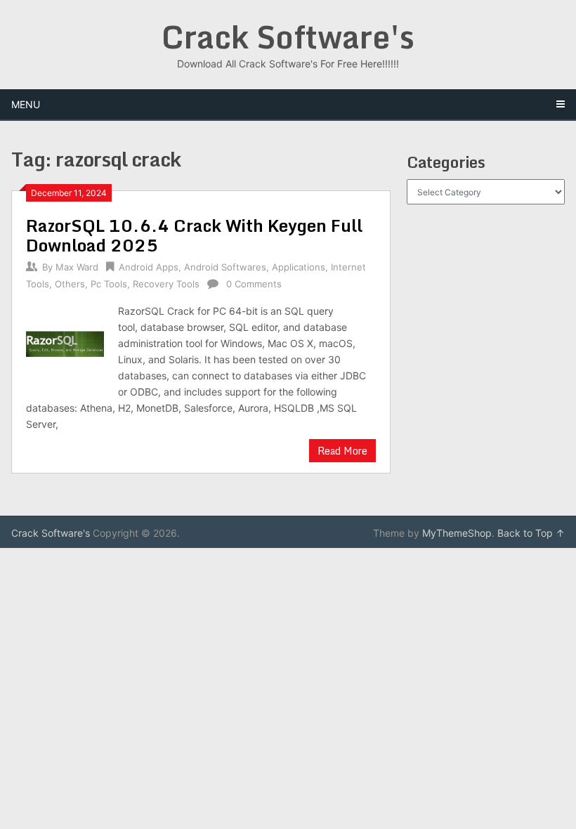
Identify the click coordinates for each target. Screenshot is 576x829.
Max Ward (76, 267)
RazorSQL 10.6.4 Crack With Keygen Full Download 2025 (194, 235)
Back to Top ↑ (531, 533)
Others (70, 283)
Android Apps (148, 267)
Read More (342, 451)
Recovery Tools (166, 283)
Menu (25, 104)
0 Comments (254, 283)
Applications (298, 267)
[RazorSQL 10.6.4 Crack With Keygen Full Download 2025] (65, 343)
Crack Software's (288, 36)
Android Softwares (225, 267)
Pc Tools (109, 283)
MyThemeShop (457, 533)
